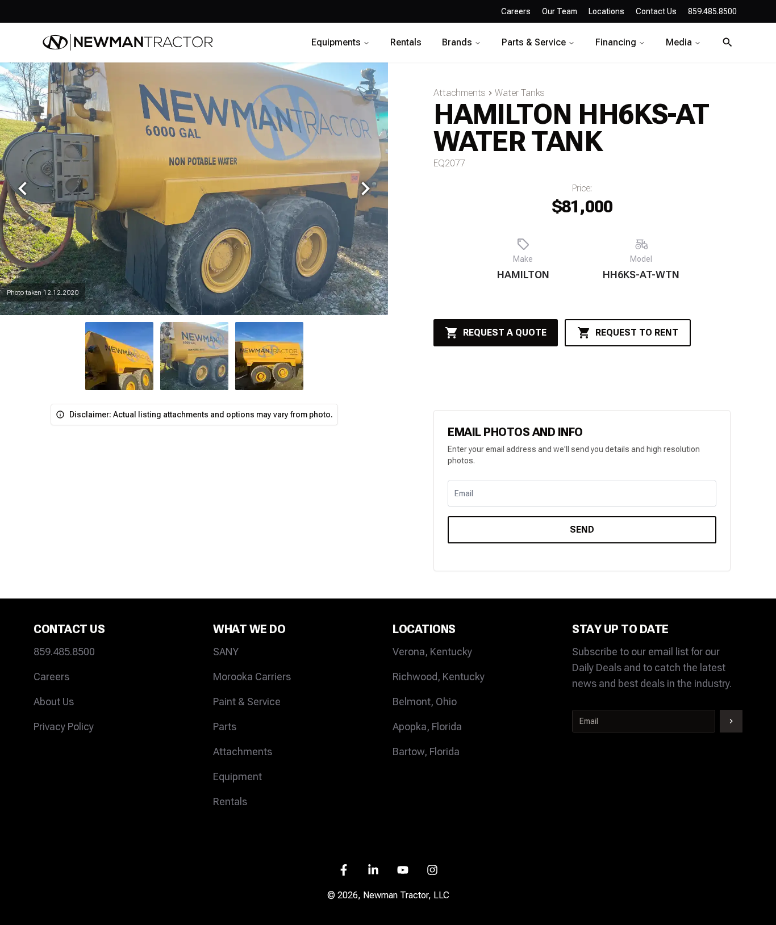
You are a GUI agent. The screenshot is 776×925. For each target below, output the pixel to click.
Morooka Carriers (252, 677)
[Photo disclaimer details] (60, 414)
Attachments (459, 92)
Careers (516, 11)
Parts (224, 727)
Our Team (559, 11)
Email (463, 493)
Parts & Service (534, 42)
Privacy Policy (64, 727)
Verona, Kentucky (432, 652)
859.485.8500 (64, 652)
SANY (226, 652)
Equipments (336, 42)
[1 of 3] (194, 356)
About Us (54, 702)
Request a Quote (504, 332)
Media (679, 42)
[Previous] (22, 188)
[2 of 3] (269, 356)
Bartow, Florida (426, 751)
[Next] (365, 188)
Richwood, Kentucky (439, 677)
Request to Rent (636, 332)
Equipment (237, 776)
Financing (615, 42)
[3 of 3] (119, 356)
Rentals (406, 42)
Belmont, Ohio (425, 702)
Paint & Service (247, 702)
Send (582, 529)
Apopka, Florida (427, 727)
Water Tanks (520, 92)
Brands (457, 42)
